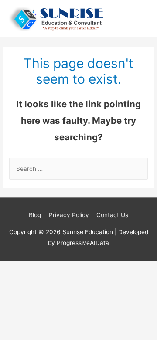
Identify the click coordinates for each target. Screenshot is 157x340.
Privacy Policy (69, 214)
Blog (35, 214)
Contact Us (112, 214)
